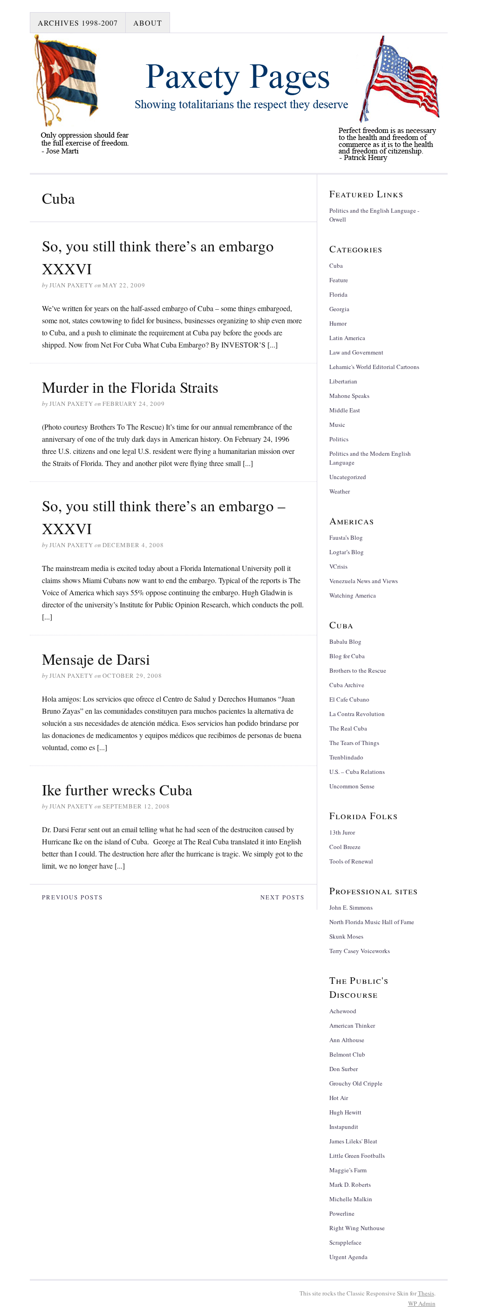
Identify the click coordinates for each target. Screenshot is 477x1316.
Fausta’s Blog (346, 537)
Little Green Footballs (357, 1155)
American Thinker (352, 1025)
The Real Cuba (348, 728)
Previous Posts (72, 897)
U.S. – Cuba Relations (357, 771)
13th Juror (342, 832)
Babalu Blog (345, 641)
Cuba (336, 265)
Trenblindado (346, 757)
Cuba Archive (346, 685)
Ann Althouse (346, 1040)
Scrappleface (345, 1242)
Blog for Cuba (347, 656)
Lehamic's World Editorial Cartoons (374, 366)
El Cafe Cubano (349, 699)
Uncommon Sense (352, 786)
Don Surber (343, 1069)
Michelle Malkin (350, 1199)
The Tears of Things (354, 742)
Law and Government (356, 352)
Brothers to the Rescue (357, 670)
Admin (422, 1303)
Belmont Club (347, 1054)
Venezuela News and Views (363, 581)
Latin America (347, 338)
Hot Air (338, 1097)
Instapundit (343, 1126)
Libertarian (343, 381)
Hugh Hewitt (345, 1112)
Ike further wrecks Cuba (117, 789)
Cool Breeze (345, 847)
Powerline (341, 1213)
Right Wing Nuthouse (357, 1228)
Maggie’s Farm (348, 1170)
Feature (338, 280)
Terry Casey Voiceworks (359, 951)
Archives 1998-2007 (78, 23)
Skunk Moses (346, 936)
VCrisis (338, 566)
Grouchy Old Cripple (355, 1083)
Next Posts (282, 897)
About (147, 23)
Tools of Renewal (351, 861)
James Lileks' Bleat (353, 1141)
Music (337, 424)
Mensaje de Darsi (96, 658)
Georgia (339, 309)
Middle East (344, 410)
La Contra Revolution (357, 714)
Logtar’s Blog (346, 552)
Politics (338, 439)
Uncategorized (347, 477)
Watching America (352, 595)
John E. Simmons (351, 907)
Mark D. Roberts (350, 1184)
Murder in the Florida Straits (130, 386)
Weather (339, 491)
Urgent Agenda (348, 1257)
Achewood (342, 1011)
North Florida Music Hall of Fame (371, 922)
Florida (338, 294)
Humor (338, 323)
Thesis (426, 1293)
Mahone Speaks (349, 395)
